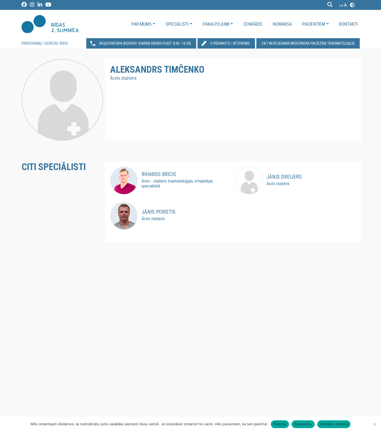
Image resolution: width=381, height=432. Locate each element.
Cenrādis (252, 24)
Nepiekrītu (303, 424)
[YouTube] (48, 5)
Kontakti (348, 24)
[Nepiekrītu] (374, 424)
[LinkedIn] (40, 5)
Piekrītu (279, 424)
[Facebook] (24, 5)
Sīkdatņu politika (334, 424)
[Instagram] (32, 5)
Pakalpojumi (216, 24)
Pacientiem (313, 24)
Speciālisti (177, 24)
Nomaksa (282, 24)
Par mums (141, 24)
